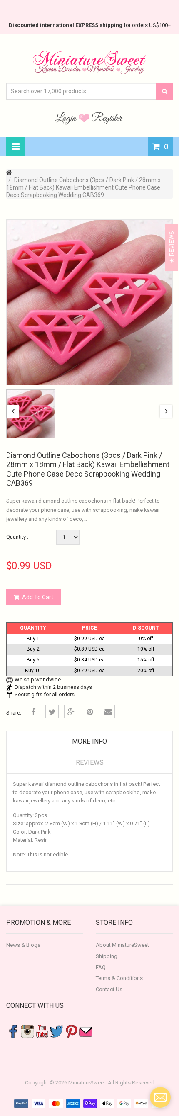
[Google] (70, 711)
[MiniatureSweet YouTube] (42, 1031)
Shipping (106, 956)
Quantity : (17, 537)
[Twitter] (52, 711)
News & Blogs (23, 945)
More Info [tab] (89, 741)
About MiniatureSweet (122, 945)
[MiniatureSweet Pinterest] (71, 1031)
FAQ (101, 967)
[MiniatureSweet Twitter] (56, 1031)
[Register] (107, 118)
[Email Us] (85, 1031)
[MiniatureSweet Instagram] (27, 1031)
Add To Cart (37, 597)
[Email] (108, 711)
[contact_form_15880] (160, 1097)
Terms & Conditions (119, 978)
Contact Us (109, 989)
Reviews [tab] (90, 762)
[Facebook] (33, 711)
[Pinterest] (89, 711)
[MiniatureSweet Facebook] (13, 1031)
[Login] (67, 118)
